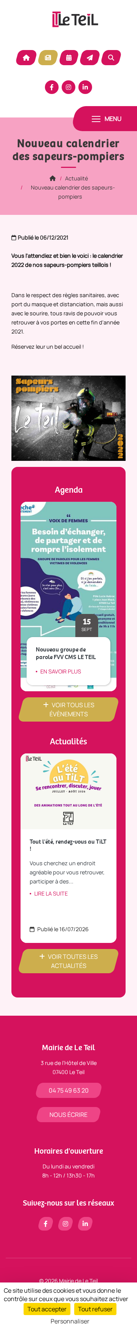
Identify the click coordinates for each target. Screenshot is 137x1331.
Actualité (48, 57)
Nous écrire (68, 1114)
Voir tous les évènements (71, 709)
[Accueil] (52, 178)
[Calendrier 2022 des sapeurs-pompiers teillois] (68, 417)
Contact (90, 57)
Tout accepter (47, 1309)
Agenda (69, 57)
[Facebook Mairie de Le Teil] (52, 87)
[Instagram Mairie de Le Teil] (68, 87)
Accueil (26, 57)
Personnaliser (70, 1321)
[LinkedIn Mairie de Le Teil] (85, 87)
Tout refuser (95, 1309)
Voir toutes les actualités (73, 961)
